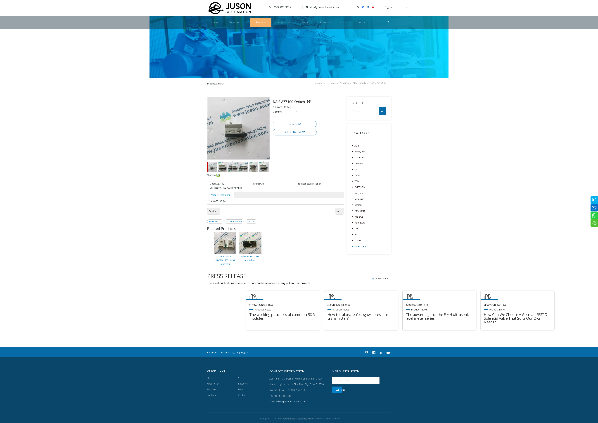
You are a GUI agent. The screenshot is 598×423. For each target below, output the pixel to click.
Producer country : (306, 183)
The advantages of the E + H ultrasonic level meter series (437, 316)
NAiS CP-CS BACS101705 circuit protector (225, 260)
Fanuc (357, 175)
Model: (212, 183)
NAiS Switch (215, 221)
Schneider (359, 157)
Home (210, 378)
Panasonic (359, 210)
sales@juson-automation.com (323, 7)
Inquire (293, 124)
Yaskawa (358, 216)
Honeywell (359, 151)
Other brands (361, 246)
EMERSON (359, 187)
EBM (356, 181)
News (241, 389)
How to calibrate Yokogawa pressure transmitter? (357, 316)
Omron (358, 204)
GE (355, 169)
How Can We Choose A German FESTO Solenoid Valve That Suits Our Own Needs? (515, 318)
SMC (356, 228)
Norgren (358, 193)
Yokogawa (359, 222)
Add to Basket (293, 132)
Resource (243, 383)
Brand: (256, 183)
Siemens (358, 163)
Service (241, 378)
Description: (215, 187)
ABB (356, 145)
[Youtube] (373, 7)
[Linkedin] (368, 7)
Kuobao (358, 240)
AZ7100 (251, 221)
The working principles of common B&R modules (282, 316)
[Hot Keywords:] (388, 22)
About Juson (213, 383)
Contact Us (243, 395)
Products (211, 389)
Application (212, 395)
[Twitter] (359, 7)
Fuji (356, 234)
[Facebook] (363, 7)
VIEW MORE (382, 278)
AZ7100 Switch (234, 221)
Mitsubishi (359, 198)
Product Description (220, 194)
